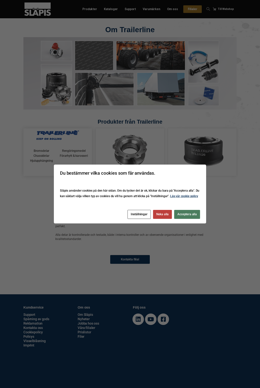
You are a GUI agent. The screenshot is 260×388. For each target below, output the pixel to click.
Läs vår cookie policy (184, 196)
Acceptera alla (187, 214)
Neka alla (162, 214)
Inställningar (139, 214)
